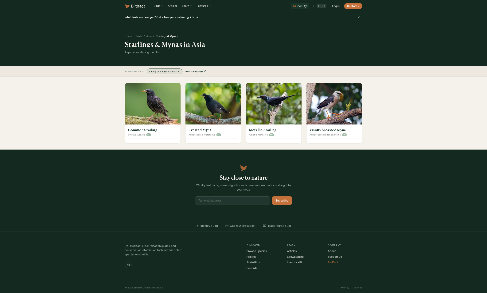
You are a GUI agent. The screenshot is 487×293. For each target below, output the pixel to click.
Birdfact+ (353, 6)
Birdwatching (295, 256)
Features (202, 5)
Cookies (357, 287)
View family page (194, 71)
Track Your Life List (279, 225)
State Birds (254, 262)
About (332, 251)
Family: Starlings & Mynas (163, 71)
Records (252, 268)
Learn (185, 5)
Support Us (335, 256)
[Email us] (128, 264)
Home (128, 36)
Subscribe (282, 200)
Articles (172, 5)
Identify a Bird (209, 225)
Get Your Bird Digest (242, 225)
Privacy (345, 287)
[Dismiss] (358, 17)
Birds (157, 5)
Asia (149, 36)
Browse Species (257, 251)
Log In (336, 6)
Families (251, 256)
